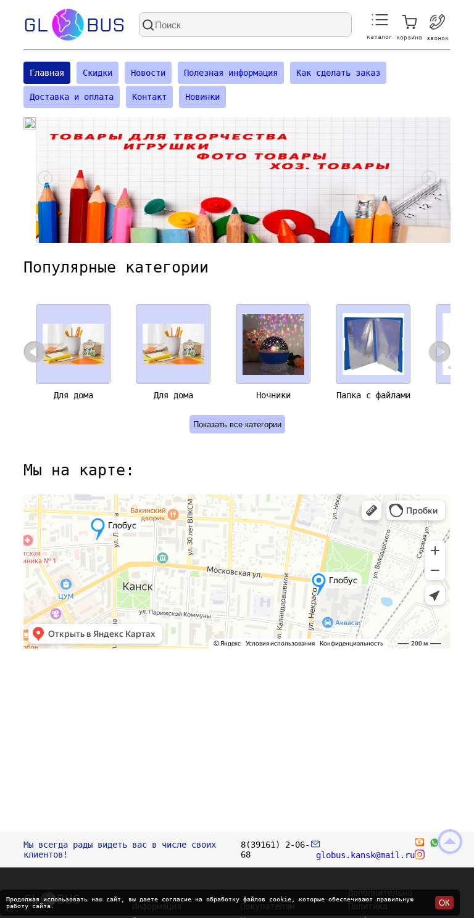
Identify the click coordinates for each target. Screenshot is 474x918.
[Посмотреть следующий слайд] (429, 180)
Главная (47, 73)
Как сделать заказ (338, 73)
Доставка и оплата (72, 97)
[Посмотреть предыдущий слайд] (45, 180)
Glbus (74, 25)
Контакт (149, 97)
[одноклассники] (420, 845)
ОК (444, 903)
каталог (380, 36)
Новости (148, 73)
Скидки (97, 73)
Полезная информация (231, 73)
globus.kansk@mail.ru (363, 855)
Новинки (202, 97)
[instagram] (420, 856)
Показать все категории (237, 424)
